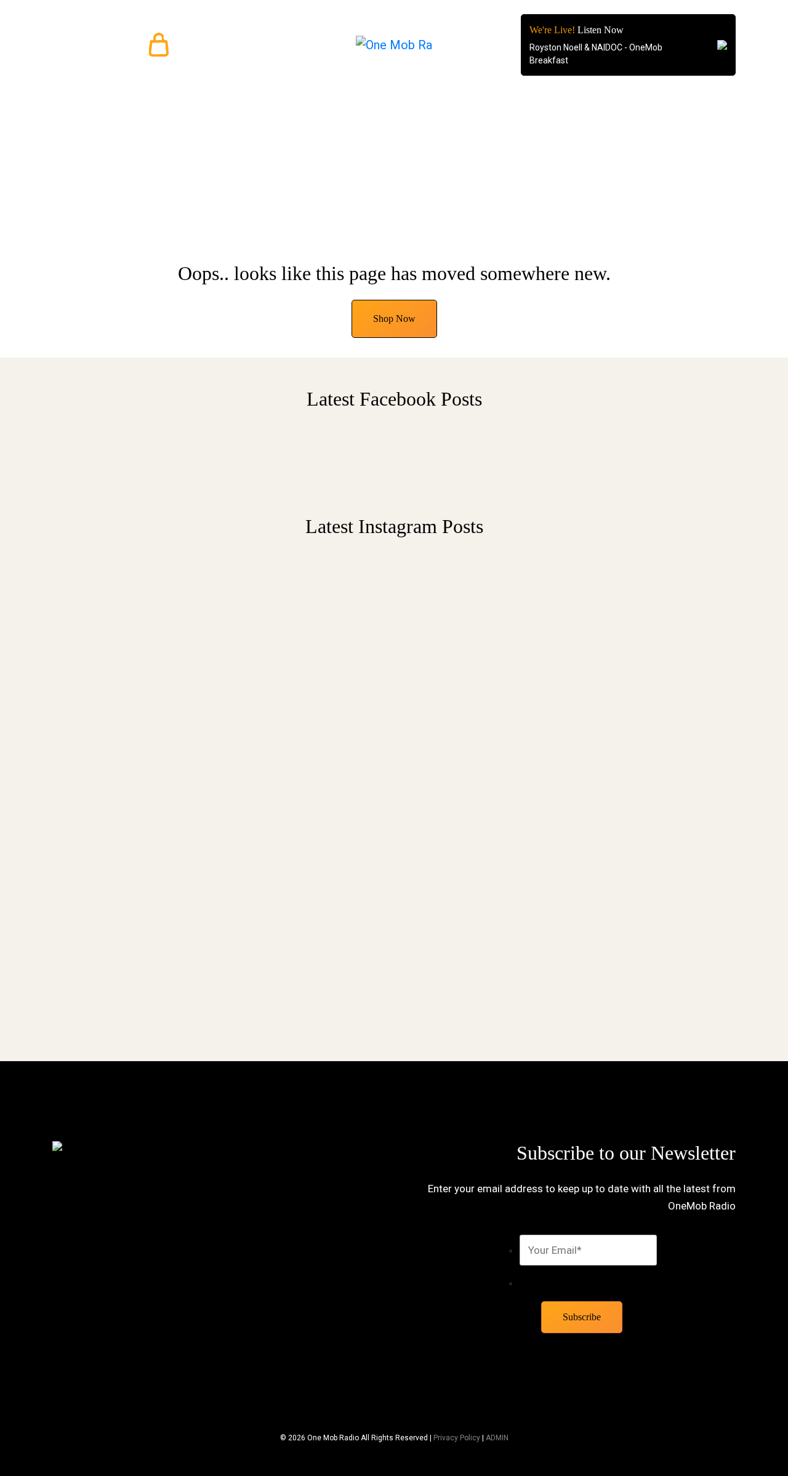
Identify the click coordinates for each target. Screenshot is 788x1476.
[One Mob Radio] (394, 45)
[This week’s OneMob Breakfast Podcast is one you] (130, 767)
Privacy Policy (456, 1438)
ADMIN (497, 1438)
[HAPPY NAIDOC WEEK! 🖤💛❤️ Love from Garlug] (306, 627)
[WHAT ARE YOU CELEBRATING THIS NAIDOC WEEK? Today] (657, 678)
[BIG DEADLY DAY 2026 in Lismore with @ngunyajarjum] (481, 782)
